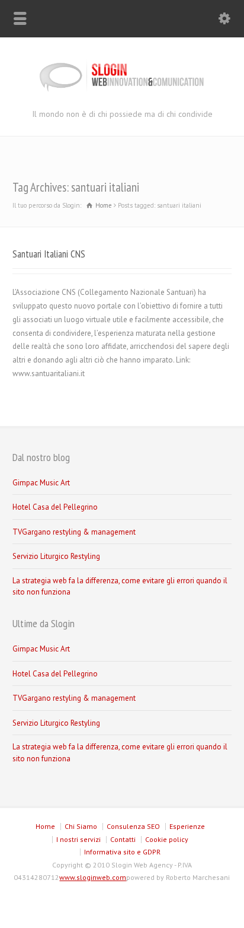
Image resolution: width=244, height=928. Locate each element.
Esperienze (187, 826)
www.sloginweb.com (92, 877)
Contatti (123, 839)
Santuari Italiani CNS (48, 253)
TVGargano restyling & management (74, 532)
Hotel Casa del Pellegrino (55, 507)
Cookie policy (166, 839)
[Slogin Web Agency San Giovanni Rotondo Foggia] (122, 94)
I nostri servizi (78, 839)
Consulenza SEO (133, 826)
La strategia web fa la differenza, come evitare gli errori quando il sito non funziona (119, 587)
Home (45, 826)
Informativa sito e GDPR (122, 851)
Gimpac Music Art (41, 483)
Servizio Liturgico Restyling (56, 556)
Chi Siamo (81, 826)
